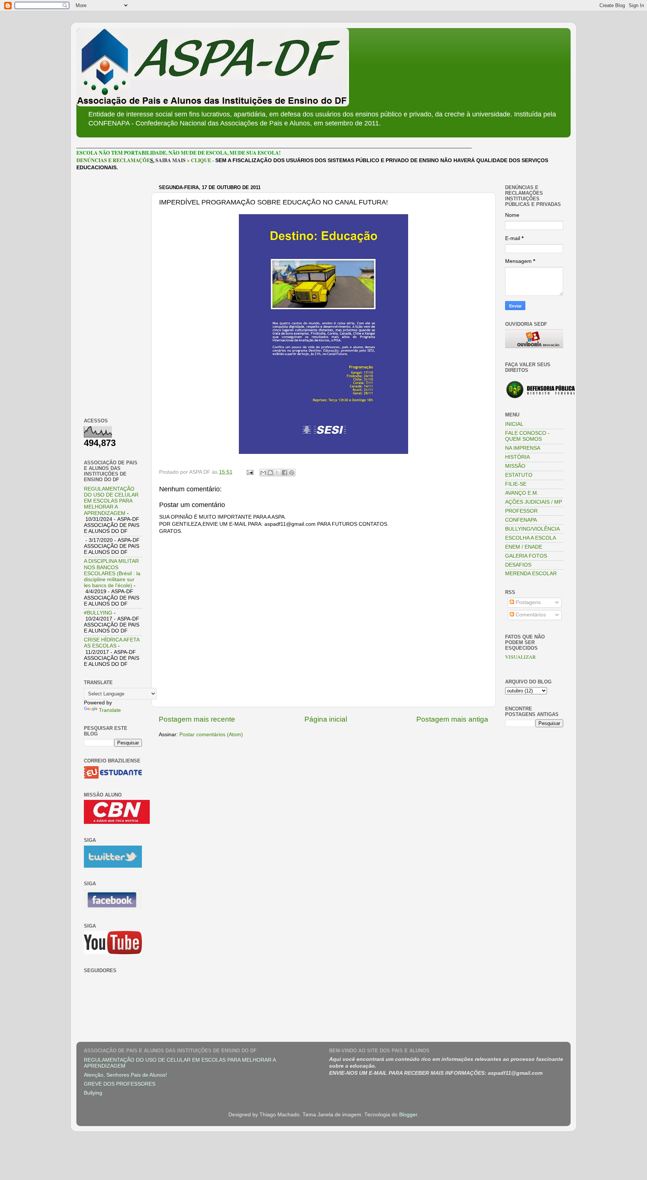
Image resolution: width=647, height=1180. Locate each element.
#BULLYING (98, 613)
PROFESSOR (521, 511)
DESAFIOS (518, 565)
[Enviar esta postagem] (249, 472)
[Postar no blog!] (270, 472)
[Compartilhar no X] (277, 472)
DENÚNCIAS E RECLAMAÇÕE (113, 160)
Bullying (93, 1093)
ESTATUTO (518, 475)
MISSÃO (515, 466)
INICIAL (514, 424)
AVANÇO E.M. (521, 493)
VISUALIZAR (520, 656)
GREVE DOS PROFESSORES (119, 1084)
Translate (110, 710)
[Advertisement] (113, 294)
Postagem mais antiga (452, 719)
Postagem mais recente (197, 719)
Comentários (530, 615)
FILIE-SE (515, 484)
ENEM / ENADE (523, 547)
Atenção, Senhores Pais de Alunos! (125, 1075)
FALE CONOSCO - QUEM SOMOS (527, 436)
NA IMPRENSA (522, 448)
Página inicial (325, 719)
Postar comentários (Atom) (211, 734)
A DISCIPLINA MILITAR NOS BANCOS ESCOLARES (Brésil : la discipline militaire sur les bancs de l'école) (112, 573)
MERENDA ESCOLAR (531, 573)
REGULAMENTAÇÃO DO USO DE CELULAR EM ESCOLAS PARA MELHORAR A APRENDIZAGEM (111, 501)
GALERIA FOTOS (526, 556)
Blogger (408, 1114)
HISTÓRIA (517, 457)
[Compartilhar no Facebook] (284, 472)
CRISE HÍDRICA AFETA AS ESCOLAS (111, 643)
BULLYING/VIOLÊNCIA (532, 529)
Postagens (527, 602)
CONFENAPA (521, 520)
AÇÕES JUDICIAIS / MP (533, 502)
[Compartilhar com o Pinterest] (291, 472)
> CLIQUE (199, 160)
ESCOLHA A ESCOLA (530, 538)
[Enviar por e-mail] (263, 472)
